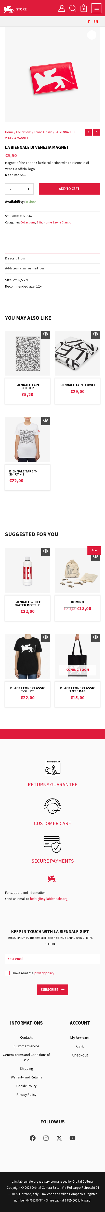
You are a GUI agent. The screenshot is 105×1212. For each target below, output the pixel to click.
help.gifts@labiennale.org (49, 899)
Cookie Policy (26, 1086)
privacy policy (44, 973)
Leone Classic (43, 132)
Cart (80, 1046)
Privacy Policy (26, 1094)
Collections (23, 132)
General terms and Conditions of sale (26, 1057)
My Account (80, 1037)
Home (9, 132)
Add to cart (69, 188)
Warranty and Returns (26, 1077)
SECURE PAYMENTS (53, 861)
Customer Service (26, 1046)
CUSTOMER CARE (52, 823)
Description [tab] (15, 258)
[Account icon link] (61, 8)
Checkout (80, 1054)
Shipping (26, 1068)
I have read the (33, 973)
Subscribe (50, 989)
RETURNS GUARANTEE (52, 784)
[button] (72, 8)
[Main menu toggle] (96, 8)
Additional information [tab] (24, 268)
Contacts (26, 1037)
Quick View (45, 335)
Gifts (39, 222)
